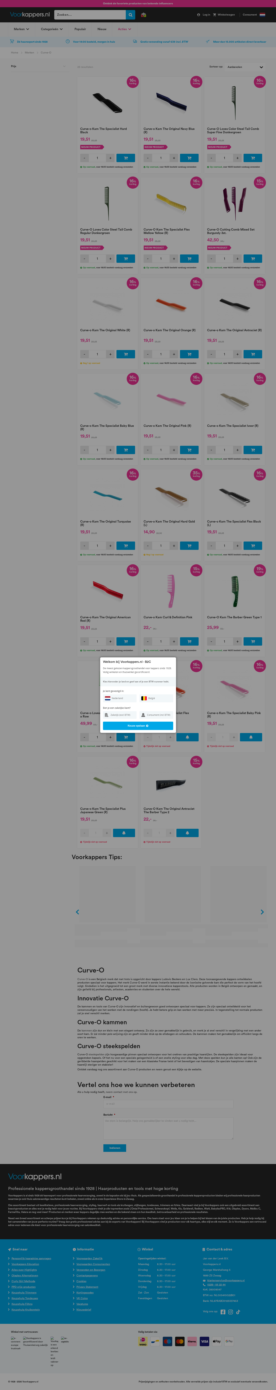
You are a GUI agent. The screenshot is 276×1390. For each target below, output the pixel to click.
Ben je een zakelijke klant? (117, 708)
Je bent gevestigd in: (113, 691)
